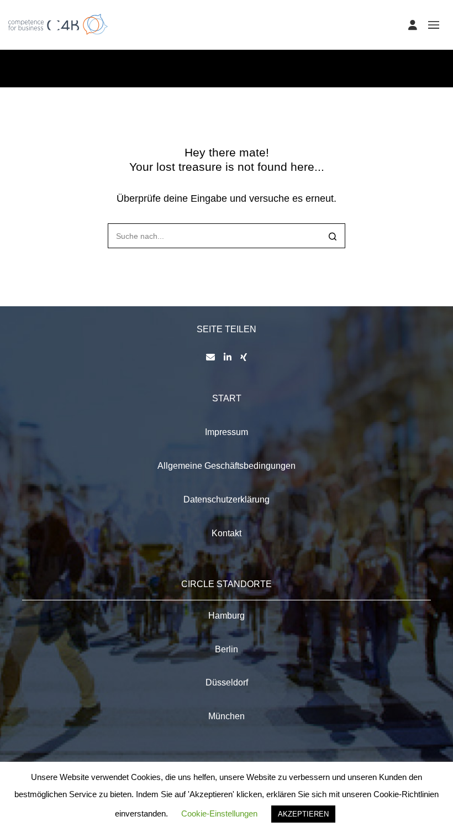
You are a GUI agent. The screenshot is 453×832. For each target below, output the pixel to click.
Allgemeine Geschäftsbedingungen (226, 465)
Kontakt (226, 533)
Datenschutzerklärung (226, 499)
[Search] (332, 236)
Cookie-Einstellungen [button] (219, 813)
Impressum (226, 432)
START (226, 398)
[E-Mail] (210, 357)
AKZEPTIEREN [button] (303, 814)
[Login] (413, 25)
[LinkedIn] (227, 357)
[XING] (243, 357)
